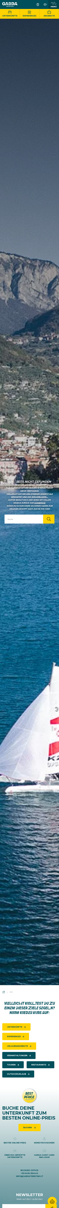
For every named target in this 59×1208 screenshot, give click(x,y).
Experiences (29, 16)
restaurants (38, 1065)
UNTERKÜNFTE (14, 1027)
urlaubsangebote (17, 1046)
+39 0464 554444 (29, 1173)
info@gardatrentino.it (29, 1176)
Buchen (27, 1127)
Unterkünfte (9, 16)
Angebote (49, 16)
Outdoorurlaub (16, 1074)
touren (11, 1065)
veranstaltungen (17, 1055)
